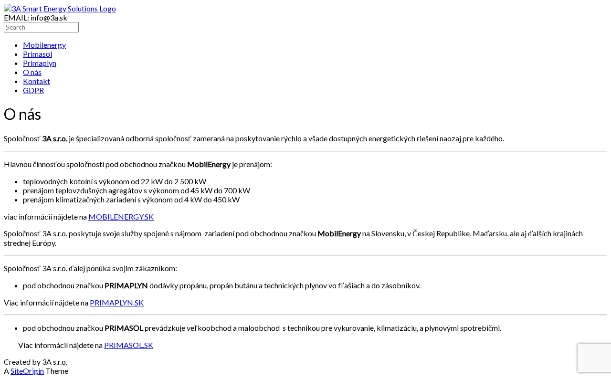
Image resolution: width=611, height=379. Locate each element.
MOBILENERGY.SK (121, 216)
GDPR (33, 90)
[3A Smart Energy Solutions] (60, 8)
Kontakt (36, 80)
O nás (32, 71)
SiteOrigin (27, 370)
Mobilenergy (44, 44)
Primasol (37, 53)
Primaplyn (39, 62)
